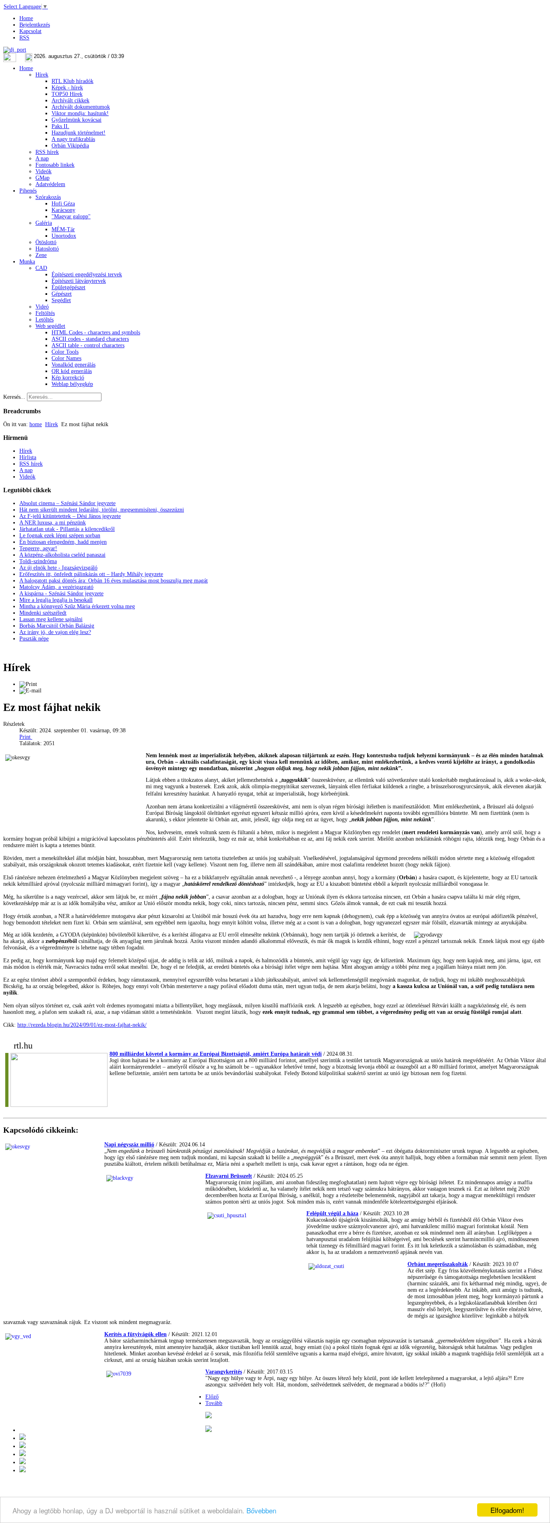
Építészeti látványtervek (79, 281)
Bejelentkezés (34, 25)
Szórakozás (48, 197)
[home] (22, 1454)
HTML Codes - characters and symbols (96, 332)
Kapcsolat (30, 31)
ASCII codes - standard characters (90, 339)
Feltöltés (45, 313)
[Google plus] (208, 1430)
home (35, 424)
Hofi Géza (63, 204)
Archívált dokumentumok (81, 107)
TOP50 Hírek (67, 94)
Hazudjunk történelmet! (78, 133)
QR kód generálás (72, 371)
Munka (27, 262)
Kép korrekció (68, 378)
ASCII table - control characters (88, 345)
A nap (42, 158)
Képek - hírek (67, 88)
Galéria (43, 223)
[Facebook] (22, 1462)
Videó (42, 307)
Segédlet (61, 300)
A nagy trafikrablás (73, 139)
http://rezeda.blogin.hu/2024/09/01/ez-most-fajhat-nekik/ (82, 1025)
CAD (41, 268)
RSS (24, 38)
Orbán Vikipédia (70, 146)
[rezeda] (369, 794)
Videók (43, 171)
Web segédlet (50, 326)
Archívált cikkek (70, 100)
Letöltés (44, 320)
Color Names (66, 358)
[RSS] (22, 1470)
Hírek (41, 75)
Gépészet (62, 294)
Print (25, 737)
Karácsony (63, 210)
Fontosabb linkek (54, 165)
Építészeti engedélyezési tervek (87, 274)
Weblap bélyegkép (72, 384)
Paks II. (60, 126)
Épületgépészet (68, 287)
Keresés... (14, 397)
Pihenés (28, 191)
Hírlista (27, 457)
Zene (41, 255)
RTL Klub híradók (72, 81)
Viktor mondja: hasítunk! (80, 113)
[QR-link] (208, 1416)
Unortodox (64, 236)
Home (26, 18)
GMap (42, 178)
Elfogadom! (507, 1510)
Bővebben (261, 1510)
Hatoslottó (47, 249)
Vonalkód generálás (73, 365)
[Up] (22, 1446)
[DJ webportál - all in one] (14, 50)
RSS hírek (47, 152)
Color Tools (65, 352)
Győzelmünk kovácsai (76, 120)
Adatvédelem (50, 184)
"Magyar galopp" (71, 216)
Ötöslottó (45, 242)
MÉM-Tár (63, 229)
